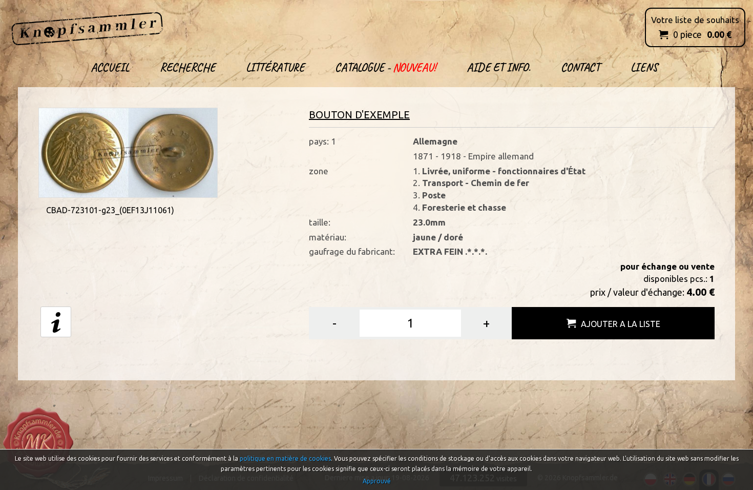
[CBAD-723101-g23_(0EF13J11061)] (128, 151)
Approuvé (377, 481)
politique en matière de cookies (285, 458)
